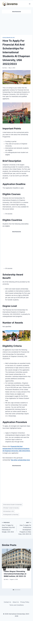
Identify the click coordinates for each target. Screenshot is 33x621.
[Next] (28, 569)
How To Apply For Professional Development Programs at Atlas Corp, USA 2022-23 (24, 528)
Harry (5, 67)
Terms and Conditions (16, 605)
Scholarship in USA (8, 511)
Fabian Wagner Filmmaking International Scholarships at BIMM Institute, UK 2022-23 (15, 573)
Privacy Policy (24, 602)
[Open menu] (29, 4)
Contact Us (7, 602)
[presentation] (16, 558)
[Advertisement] (16, 23)
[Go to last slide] (4, 569)
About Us (16, 602)
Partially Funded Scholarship (11, 508)
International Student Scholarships (12, 504)
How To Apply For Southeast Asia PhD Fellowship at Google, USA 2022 (8, 527)
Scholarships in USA (9, 37)
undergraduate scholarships (10, 514)
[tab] (13, 589)
